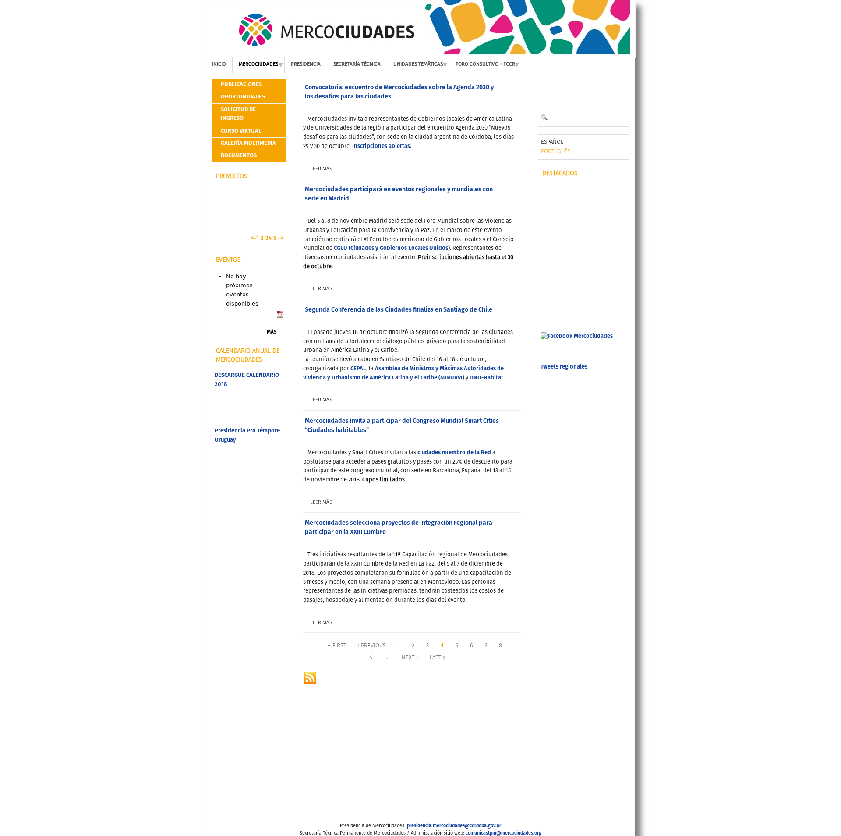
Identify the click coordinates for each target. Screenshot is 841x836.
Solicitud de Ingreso (238, 114)
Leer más (321, 169)
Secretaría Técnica (357, 64)
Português (556, 152)
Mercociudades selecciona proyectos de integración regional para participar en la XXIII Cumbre (398, 527)
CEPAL (358, 368)
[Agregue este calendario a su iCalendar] (279, 316)
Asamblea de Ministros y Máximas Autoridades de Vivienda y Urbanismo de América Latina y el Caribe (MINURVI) (403, 373)
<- (253, 238)
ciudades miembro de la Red (454, 452)
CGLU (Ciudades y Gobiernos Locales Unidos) (392, 248)
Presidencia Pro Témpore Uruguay (247, 435)
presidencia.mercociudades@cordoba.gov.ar (454, 825)
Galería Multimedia (248, 143)
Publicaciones (241, 84)
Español (552, 142)
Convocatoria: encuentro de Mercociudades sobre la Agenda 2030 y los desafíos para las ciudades (399, 92)
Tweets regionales (564, 367)
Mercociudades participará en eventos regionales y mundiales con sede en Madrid (399, 194)
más (272, 332)
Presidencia (306, 64)
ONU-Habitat (486, 378)
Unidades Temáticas (418, 64)
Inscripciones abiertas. (382, 146)
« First (337, 646)
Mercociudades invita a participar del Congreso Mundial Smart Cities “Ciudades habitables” (402, 425)
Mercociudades (258, 64)
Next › (410, 657)
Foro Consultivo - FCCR (485, 64)
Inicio (219, 64)
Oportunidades (243, 97)
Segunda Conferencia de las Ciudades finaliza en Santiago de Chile (398, 310)
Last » (438, 657)
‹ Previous (371, 646)
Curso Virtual (241, 131)
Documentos (239, 155)
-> (280, 238)
